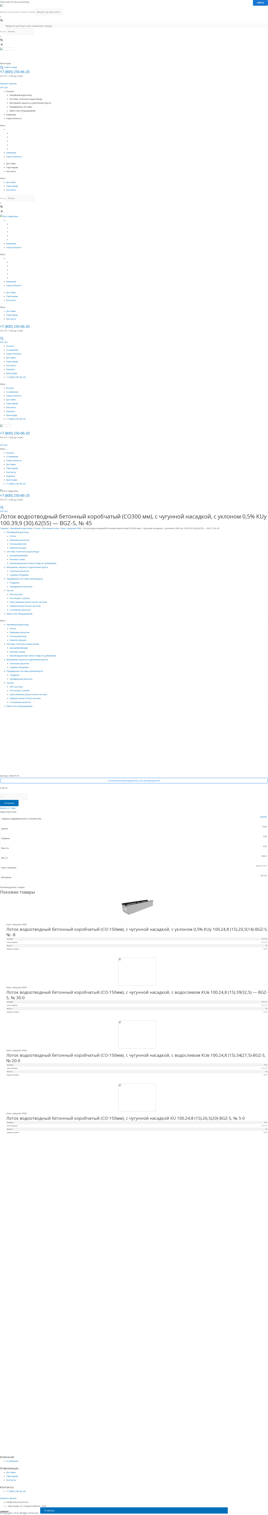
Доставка (11, 163)
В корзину (9, 803)
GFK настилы (16, 594)
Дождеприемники (19, 555)
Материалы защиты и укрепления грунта (30, 102)
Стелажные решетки (20, 609)
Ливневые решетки (19, 540)
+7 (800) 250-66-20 (15, 71)
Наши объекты (13, 118)
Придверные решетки (21, 586)
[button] (8, 83)
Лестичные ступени (20, 598)
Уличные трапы (17, 559)
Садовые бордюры (19, 574)
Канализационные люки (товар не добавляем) (33, 563)
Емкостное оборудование (22, 110)
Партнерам (12, 167)
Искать (3, 31)
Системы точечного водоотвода (25, 99)
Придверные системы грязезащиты (24, 578)
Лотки (37, 528)
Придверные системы (20, 106)
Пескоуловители (18, 543)
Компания (11, 114)
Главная (4, 528)
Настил (10, 590)
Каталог (10, 91)
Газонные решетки (19, 571)
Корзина (10, 369)
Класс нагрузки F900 (71, 528)
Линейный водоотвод (20, 95)
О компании (12, 349)
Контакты (11, 171)
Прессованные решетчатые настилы (28, 602)
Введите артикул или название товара (17, 12)
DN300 (263, 816)
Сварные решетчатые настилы (25, 605)
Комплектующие (18, 547)
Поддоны (14, 582)
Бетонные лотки (50, 528)
